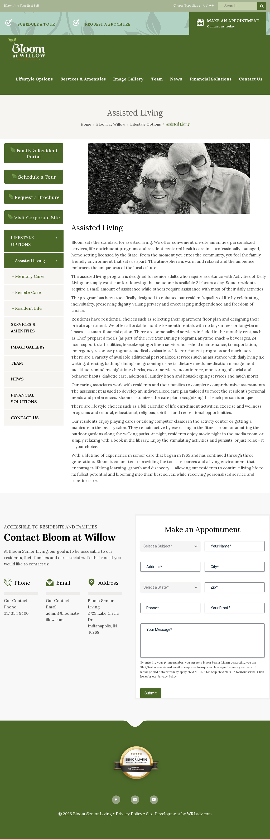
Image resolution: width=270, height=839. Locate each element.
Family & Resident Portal (37, 153)
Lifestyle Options (22, 241)
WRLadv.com (199, 813)
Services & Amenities (83, 79)
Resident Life (28, 308)
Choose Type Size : (186, 5)
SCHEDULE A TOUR (36, 24)
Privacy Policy (167, 676)
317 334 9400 (16, 613)
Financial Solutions (211, 79)
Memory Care (29, 276)
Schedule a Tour (37, 177)
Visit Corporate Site (37, 217)
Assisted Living (30, 260)
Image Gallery (28, 347)
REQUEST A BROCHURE (107, 24)
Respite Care (28, 292)
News (17, 379)
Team (157, 79)
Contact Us (250, 79)
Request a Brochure (37, 197)
